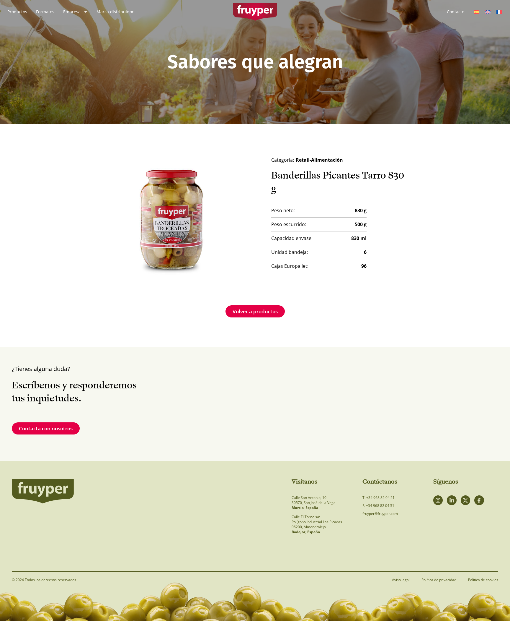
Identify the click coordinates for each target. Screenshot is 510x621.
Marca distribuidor (115, 11)
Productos (17, 11)
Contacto (455, 11)
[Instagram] (438, 500)
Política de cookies (483, 580)
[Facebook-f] (479, 500)
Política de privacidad (438, 580)
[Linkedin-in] (451, 500)
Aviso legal (401, 580)
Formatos (45, 11)
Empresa (72, 11)
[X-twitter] (465, 500)
